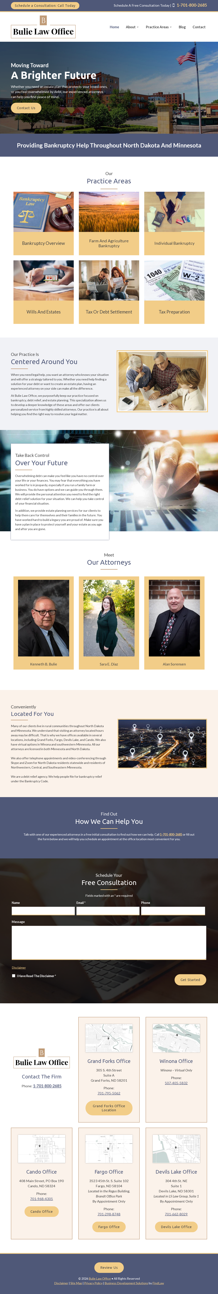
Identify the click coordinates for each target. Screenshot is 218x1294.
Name (16, 903)
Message (18, 922)
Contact (199, 27)
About (131, 27)
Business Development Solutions (126, 1283)
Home (114, 27)
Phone (145, 903)
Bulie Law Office (100, 1278)
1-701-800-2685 (192, 5)
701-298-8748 (109, 1214)
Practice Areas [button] (157, 27)
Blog (182, 27)
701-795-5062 (109, 1093)
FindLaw (158, 1283)
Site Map (76, 1283)
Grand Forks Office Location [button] (109, 1108)
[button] (214, 1269)
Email (80, 903)
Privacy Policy (93, 1283)
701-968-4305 (41, 1199)
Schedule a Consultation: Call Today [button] (45, 5)
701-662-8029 (176, 1214)
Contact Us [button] (26, 108)
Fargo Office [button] (109, 1227)
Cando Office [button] (41, 1211)
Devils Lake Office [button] (176, 1227)
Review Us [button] (109, 1267)
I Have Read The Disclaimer (36, 976)
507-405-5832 (176, 1083)
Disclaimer (19, 967)
